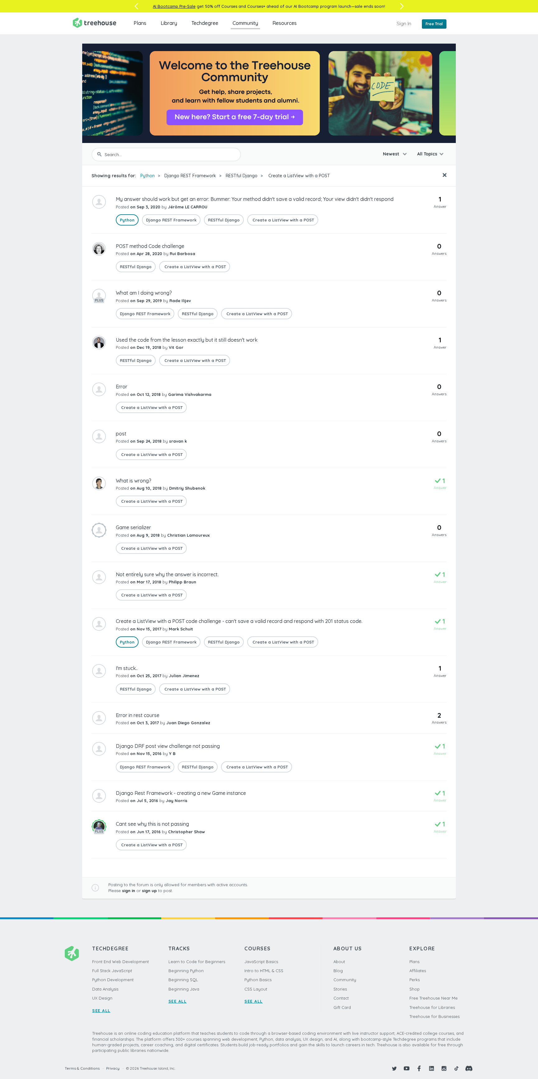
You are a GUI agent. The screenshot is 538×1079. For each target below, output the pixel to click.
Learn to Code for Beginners (196, 961)
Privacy (113, 1068)
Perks (414, 979)
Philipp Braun (182, 581)
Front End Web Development (120, 961)
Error (121, 386)
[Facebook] (419, 1068)
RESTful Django (241, 175)
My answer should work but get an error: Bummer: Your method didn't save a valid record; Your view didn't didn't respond (255, 199)
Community (245, 23)
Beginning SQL (183, 979)
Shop (414, 988)
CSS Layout (255, 988)
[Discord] (469, 1068)
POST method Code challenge (150, 246)
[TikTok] (456, 1068)
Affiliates (417, 970)
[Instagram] (444, 1068)
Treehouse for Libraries (432, 1007)
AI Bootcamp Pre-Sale (174, 6)
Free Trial (434, 23)
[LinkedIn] (431, 1068)
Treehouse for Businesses (434, 1016)
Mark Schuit (181, 628)
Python (147, 175)
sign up (149, 890)
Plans (140, 23)
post (121, 433)
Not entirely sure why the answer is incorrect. (167, 574)
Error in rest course (137, 715)
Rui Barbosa (182, 253)
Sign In (404, 23)
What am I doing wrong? (144, 293)
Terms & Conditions (82, 1068)
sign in (128, 890)
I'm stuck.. (127, 668)
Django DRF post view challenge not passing (168, 746)
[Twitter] (394, 1068)
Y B (172, 753)
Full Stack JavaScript (112, 970)
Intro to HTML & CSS (263, 970)
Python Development (113, 979)
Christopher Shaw (186, 831)
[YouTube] (406, 1068)
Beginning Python (186, 970)
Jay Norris (176, 800)
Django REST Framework (190, 175)
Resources (284, 23)
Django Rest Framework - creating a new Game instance (181, 793)
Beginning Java (183, 988)
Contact (341, 998)
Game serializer (133, 527)
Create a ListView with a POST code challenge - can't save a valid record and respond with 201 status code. (239, 621)
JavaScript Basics (261, 961)
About (339, 961)
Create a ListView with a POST (298, 175)
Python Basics (257, 979)
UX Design (102, 998)
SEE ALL (101, 1010)
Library (169, 23)
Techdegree (204, 23)
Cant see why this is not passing (152, 824)
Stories (340, 988)
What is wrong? (133, 481)
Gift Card (342, 1007)
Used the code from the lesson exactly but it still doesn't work (186, 340)
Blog (338, 970)
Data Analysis (105, 988)
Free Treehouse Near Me (433, 998)
